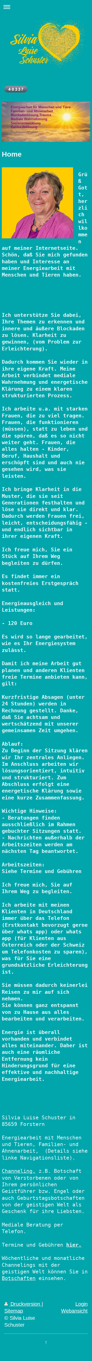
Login (81, 1304)
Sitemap (13, 1311)
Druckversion (25, 1304)
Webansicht (74, 1311)
